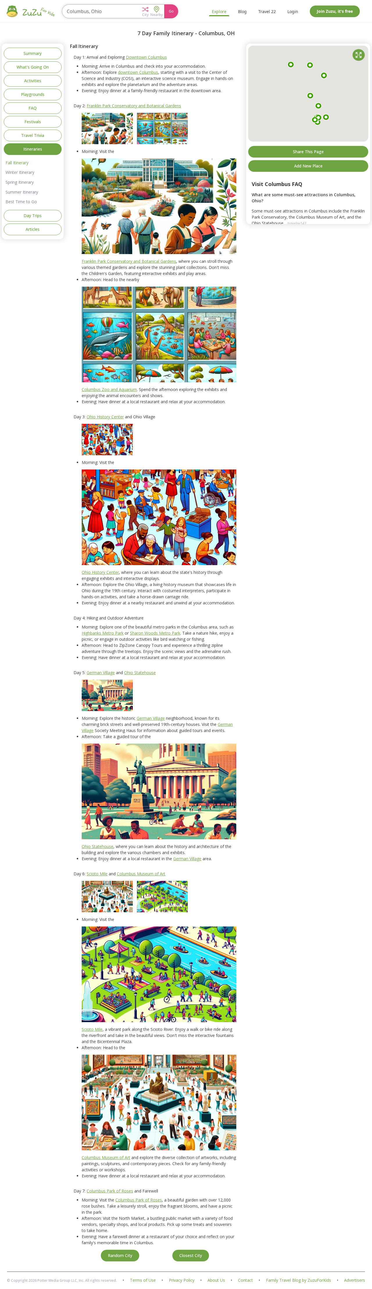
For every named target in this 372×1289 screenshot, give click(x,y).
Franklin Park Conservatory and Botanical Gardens (134, 105)
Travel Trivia (32, 135)
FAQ (32, 108)
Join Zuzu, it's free (335, 11)
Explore (219, 11)
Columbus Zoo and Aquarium (109, 389)
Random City (120, 1255)
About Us (216, 1280)
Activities (32, 80)
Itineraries (32, 149)
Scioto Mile (97, 873)
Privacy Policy (181, 1280)
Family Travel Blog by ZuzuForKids (298, 1280)
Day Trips (33, 215)
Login (292, 11)
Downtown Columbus (146, 57)
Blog (242, 11)
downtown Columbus (138, 72)
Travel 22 (267, 11)
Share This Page (308, 151)
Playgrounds (32, 94)
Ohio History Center (105, 416)
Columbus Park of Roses (110, 1191)
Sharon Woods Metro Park (155, 633)
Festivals (32, 121)
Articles (33, 229)
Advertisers (354, 1280)
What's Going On (33, 67)
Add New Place (308, 166)
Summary (33, 53)
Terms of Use (143, 1280)
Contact (245, 1280)
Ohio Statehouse (140, 672)
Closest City (190, 1255)
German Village (101, 672)
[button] (145, 11)
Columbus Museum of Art (141, 873)
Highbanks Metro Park (103, 633)
